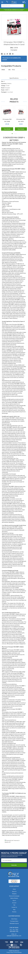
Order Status (14, 919)
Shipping (14, 893)
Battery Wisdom (14, 898)
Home (14, 889)
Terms (15, 952)
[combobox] (12, 5)
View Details (7, 129)
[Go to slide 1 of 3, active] (12, 133)
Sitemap (19, 952)
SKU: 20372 (21, 121)
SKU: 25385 (7, 121)
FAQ (14, 905)
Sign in (14, 900)
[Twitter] (7, 54)
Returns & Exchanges (14, 896)
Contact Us (14, 907)
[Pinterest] (13, 54)
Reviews (14, 911)
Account (14, 902)
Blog (14, 909)
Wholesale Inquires (14, 923)
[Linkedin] (10, 54)
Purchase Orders (14, 921)
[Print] (4, 54)
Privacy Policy (10, 952)
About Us (14, 891)
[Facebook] (2, 54)
